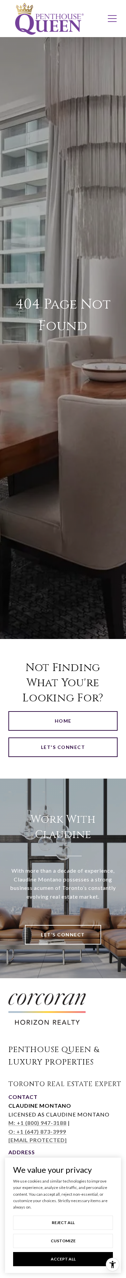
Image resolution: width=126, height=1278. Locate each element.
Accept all (63, 1258)
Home (63, 721)
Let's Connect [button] (63, 747)
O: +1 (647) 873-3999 (37, 1131)
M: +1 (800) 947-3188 (37, 1123)
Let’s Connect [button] (63, 934)
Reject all (63, 1222)
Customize (63, 1240)
